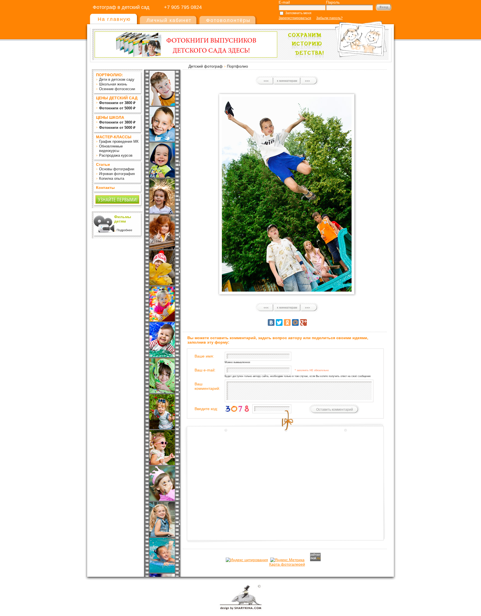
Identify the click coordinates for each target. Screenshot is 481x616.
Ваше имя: (204, 356)
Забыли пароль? (329, 18)
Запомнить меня (298, 13)
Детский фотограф (205, 66)
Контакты (105, 187)
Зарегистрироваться (295, 18)
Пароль (333, 2)
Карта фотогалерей (287, 564)
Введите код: (206, 408)
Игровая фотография (117, 174)
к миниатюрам (287, 80)
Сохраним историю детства (335, 37)
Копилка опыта (111, 178)
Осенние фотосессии (117, 89)
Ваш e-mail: (205, 370)
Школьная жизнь (113, 84)
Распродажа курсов (115, 155)
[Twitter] (279, 322)
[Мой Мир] (295, 322)
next (309, 81)
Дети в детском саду (116, 79)
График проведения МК (119, 141)
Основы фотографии (116, 169)
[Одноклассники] (287, 322)
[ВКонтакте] (271, 322)
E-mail (284, 2)
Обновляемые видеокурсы (111, 148)
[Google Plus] (303, 322)
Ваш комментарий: (207, 386)
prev (265, 81)
